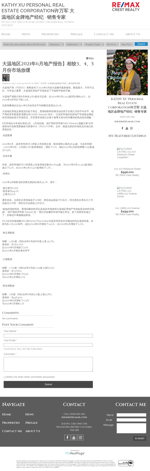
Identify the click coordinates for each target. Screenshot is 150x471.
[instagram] (81, 438)
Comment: (10, 354)
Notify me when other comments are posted (30, 377)
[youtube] (74, 438)
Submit (48, 384)
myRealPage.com (75, 454)
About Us (32, 431)
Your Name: (10, 331)
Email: (109, 420)
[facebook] (67, 438)
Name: (110, 415)
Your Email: (10, 340)
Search (141, 44)
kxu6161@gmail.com (127, 121)
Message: (108, 425)
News (29, 414)
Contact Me (104, 34)
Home (5, 34)
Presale (31, 423)
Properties (11, 423)
